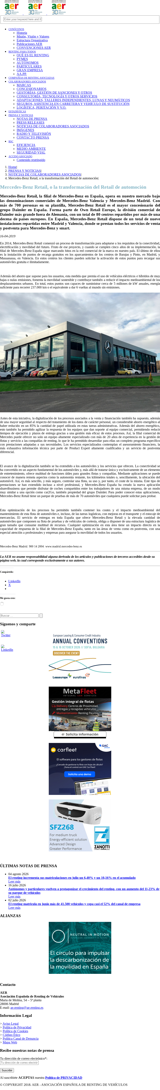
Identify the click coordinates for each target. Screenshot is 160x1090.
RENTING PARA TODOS (22, 51)
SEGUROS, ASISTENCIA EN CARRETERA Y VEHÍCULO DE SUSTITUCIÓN (73, 104)
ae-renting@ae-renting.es (26, 1007)
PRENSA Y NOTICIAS (21, 115)
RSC (11, 141)
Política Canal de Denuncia (21, 1038)
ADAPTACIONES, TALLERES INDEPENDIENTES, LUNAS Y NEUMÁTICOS (73, 100)
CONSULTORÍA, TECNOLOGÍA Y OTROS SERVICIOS (57, 96)
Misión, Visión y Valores (33, 36)
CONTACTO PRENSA (33, 137)
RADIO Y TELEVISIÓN (34, 133)
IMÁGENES (25, 130)
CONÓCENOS (16, 29)
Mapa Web (10, 1042)
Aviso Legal (10, 1023)
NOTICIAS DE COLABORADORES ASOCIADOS (53, 126)
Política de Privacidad (17, 1027)
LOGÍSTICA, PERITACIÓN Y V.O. (41, 107)
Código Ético (11, 1035)
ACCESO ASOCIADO (20, 156)
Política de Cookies (15, 1031)
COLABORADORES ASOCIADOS (27, 81)
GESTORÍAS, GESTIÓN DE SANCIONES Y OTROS (54, 92)
